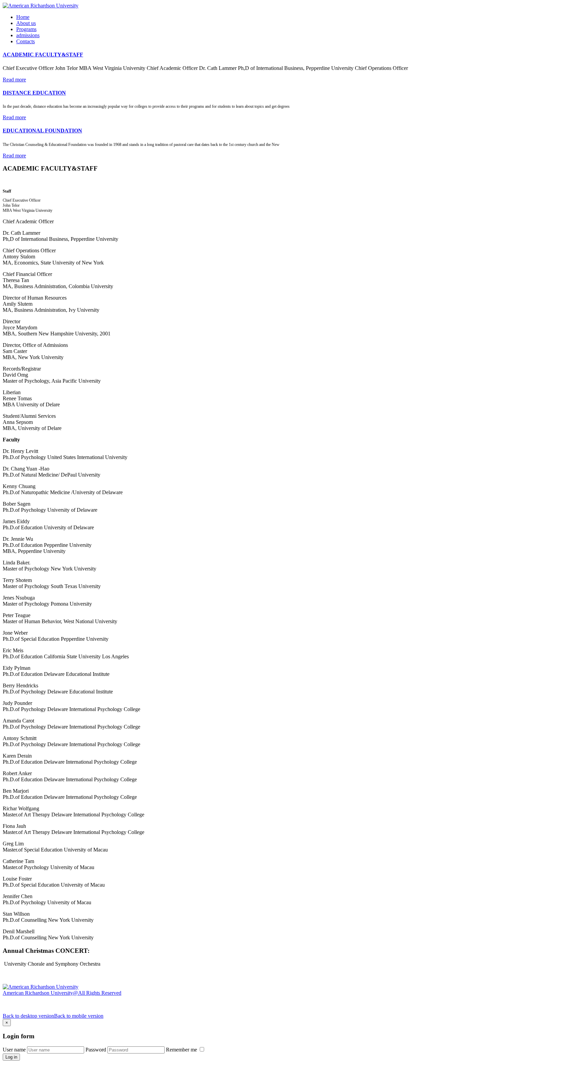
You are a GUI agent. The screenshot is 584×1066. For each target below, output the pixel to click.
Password (96, 1049)
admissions (28, 35)
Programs (26, 29)
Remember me (182, 1049)
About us (26, 23)
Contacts (25, 41)
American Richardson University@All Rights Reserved (62, 993)
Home (22, 17)
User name (14, 1049)
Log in (11, 1057)
